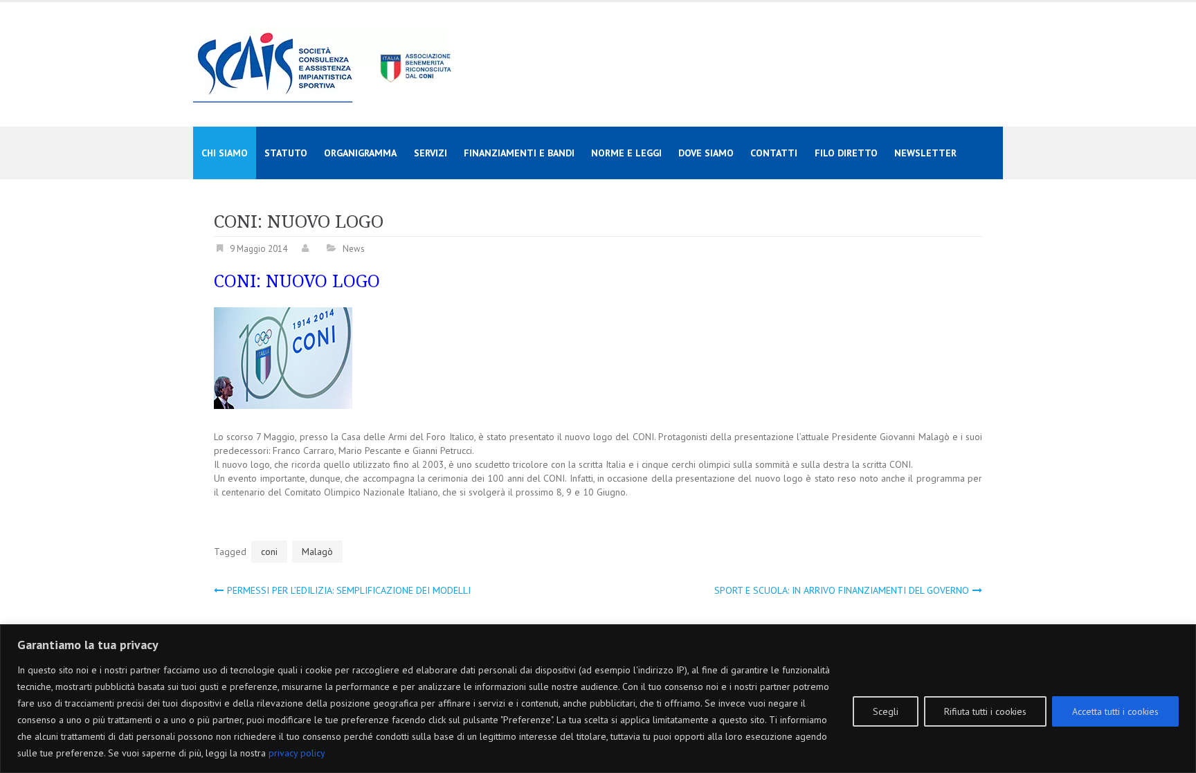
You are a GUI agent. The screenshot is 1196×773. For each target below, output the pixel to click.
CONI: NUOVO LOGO (297, 281)
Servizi (430, 153)
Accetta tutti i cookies (1115, 711)
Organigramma (360, 153)
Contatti (773, 153)
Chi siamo (224, 153)
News (354, 249)
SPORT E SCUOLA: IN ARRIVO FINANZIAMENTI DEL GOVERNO (841, 590)
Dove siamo (706, 153)
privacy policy (297, 753)
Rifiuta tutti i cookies (985, 711)
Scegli (885, 711)
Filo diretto (846, 153)
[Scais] (323, 63)
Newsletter (925, 153)
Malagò (317, 551)
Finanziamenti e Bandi (519, 153)
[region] (598, 698)
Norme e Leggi (626, 153)
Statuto (285, 153)
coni (269, 551)
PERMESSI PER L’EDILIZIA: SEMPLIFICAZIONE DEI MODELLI (349, 590)
